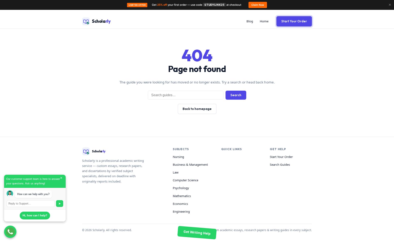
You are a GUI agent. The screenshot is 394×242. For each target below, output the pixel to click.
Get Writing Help (197, 232)
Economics (180, 204)
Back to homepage (197, 109)
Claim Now (257, 4)
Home (264, 21)
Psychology (181, 188)
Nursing (178, 157)
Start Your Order (294, 21)
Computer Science (185, 180)
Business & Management (190, 164)
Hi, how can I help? (35, 215)
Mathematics (182, 196)
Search (235, 95)
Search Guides (280, 164)
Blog (249, 21)
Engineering (181, 211)
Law (176, 172)
